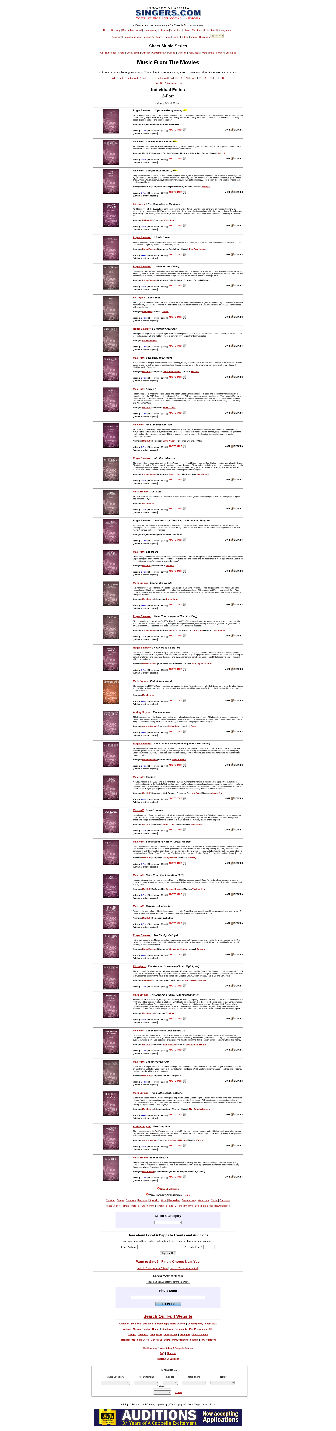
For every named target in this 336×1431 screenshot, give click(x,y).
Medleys (188, 1205)
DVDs (167, 1339)
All (101, 52)
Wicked (221, 153)
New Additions (208, 1339)
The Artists (204, 37)
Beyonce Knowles (174, 889)
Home (106, 30)
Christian (164, 30)
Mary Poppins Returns (202, 664)
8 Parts (141, 1205)
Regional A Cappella (168, 1359)
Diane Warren (169, 441)
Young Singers (163, 37)
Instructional (210, 30)
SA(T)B (178, 78)
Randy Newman (170, 858)
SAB (186, 78)
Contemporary (151, 30)
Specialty (154, 1200)
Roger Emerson (142, 237)
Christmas (197, 30)
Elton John (169, 220)
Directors (143, 1334)
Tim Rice (173, 630)
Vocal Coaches (200, 1334)
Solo (197, 1205)
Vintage (127, 1329)
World (139, 30)
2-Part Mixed (131, 78)
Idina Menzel (203, 474)
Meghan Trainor (179, 760)
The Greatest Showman (195, 980)
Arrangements (225, 30)
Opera (127, 37)
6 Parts (151, 1205)
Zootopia (206, 187)
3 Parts (169, 1205)
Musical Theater (141, 1329)
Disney (176, 37)
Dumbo (165, 312)
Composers (156, 1334)
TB (215, 78)
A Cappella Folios (174, 83)
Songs (193, 37)
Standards (131, 1200)
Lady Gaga (196, 793)
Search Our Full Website (168, 1316)
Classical (117, 37)
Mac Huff (138, 357)
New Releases (222, 1205)
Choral (187, 30)
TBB (221, 78)
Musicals (136, 37)
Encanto (195, 372)
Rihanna (170, 566)
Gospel (172, 52)
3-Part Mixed (161, 78)
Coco (193, 726)
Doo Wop (115, 30)
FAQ (162, 1353)
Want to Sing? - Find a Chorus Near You (168, 1261)
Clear (178, 1392)
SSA (210, 78)
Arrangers (185, 1334)
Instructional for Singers (185, 1339)
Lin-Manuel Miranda (172, 372)
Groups (132, 1334)
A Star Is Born (216, 793)
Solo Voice (143, 1339)
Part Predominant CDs (201, 1329)
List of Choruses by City (184, 1268)
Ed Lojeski (139, 204)
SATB (194, 78)
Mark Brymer (140, 491)
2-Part (120, 78)
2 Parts (178, 1205)
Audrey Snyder (142, 712)
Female (220, 52)
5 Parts (160, 1205)
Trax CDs (158, 83)
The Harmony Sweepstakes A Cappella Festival (168, 1348)
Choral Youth (133, 52)
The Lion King (219, 630)
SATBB (202, 78)
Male (211, 52)
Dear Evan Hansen (197, 249)
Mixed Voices (113, 1205)
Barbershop (128, 30)
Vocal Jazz (176, 30)
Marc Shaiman (169, 1044)
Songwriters (170, 1334)
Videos (184, 37)
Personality (148, 37)
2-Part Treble (146, 78)
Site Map (171, 1353)
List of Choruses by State (152, 1268)
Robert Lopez (169, 407)
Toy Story (191, 858)
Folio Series (207, 1205)
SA (171, 78)
